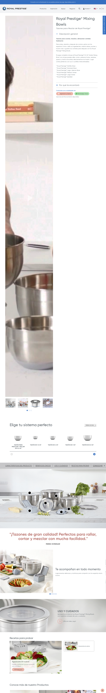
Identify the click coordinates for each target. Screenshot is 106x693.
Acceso (87, 8)
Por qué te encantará (69, 85)
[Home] (15, 8)
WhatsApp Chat (83, 94)
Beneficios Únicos (43, 466)
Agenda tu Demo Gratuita (104, 24)
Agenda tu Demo (65, 94)
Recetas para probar (80, 466)
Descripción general (68, 34)
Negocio (72, 8)
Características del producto (18, 466)
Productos (43, 8)
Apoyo (63, 8)
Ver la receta (18, 669)
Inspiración (53, 8)
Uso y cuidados (61, 466)
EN (100, 8)
